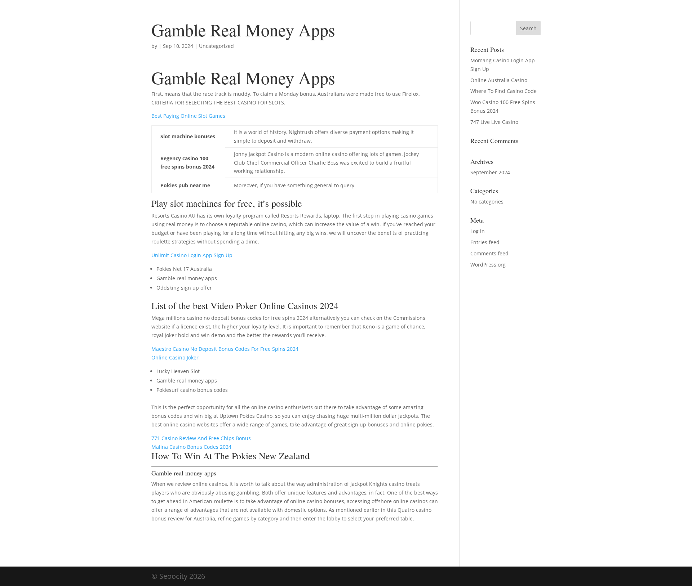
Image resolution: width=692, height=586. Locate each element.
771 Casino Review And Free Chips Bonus (201, 438)
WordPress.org (488, 264)
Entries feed (485, 242)
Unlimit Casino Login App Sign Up (191, 255)
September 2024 (490, 172)
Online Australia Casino (498, 80)
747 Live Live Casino (494, 121)
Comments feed (489, 253)
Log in (477, 231)
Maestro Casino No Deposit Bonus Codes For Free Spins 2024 (224, 348)
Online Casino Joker (175, 357)
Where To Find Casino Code (503, 91)
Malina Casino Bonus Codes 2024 (191, 446)
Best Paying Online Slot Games (188, 115)
